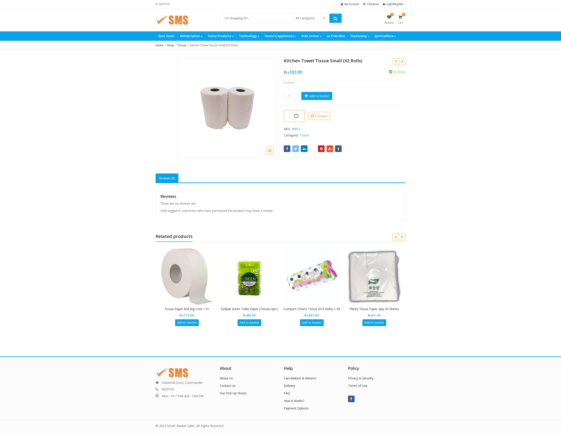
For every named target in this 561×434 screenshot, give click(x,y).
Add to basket (319, 96)
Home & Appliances (280, 36)
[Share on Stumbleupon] (330, 148)
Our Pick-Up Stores (233, 393)
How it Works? (294, 401)
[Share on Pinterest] (321, 148)
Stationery (359, 36)
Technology (248, 36)
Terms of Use (357, 386)
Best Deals (166, 36)
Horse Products (220, 36)
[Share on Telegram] (312, 148)
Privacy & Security (360, 378)
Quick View (189, 309)
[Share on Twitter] (295, 148)
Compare (321, 116)
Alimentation (190, 36)
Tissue (304, 135)
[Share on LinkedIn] (304, 148)
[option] (227, 108)
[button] (273, 154)
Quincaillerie (384, 36)
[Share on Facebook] (287, 148)
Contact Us (228, 386)
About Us (226, 378)
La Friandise (336, 36)
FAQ (287, 393)
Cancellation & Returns (300, 378)
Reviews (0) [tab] (167, 178)
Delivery (289, 386)
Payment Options (296, 408)
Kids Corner (311, 36)
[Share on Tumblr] (338, 148)
